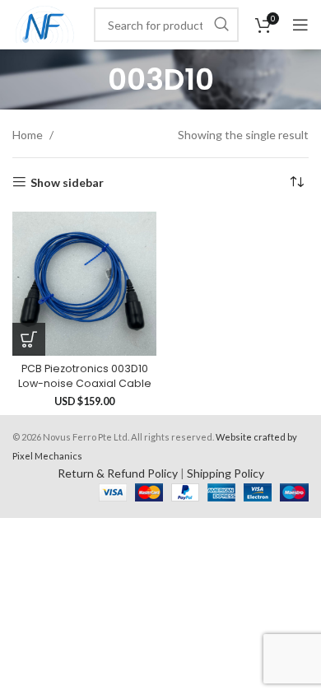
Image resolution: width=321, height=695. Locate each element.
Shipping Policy (225, 473)
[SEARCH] (221, 24)
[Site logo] (44, 23)
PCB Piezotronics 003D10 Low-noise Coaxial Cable (84, 375)
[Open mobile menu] (300, 24)
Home (28, 135)
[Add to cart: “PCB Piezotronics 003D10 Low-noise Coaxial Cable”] (28, 339)
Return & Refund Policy (118, 473)
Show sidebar (67, 182)
